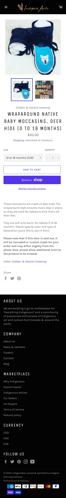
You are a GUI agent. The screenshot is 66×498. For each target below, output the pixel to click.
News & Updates (14, 347)
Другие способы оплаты (32, 188)
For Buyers (10, 403)
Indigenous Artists (15, 392)
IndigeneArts (19, 473)
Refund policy (12, 415)
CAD (6, 438)
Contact (9, 358)
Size (6, 150)
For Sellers (10, 398)
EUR (6, 444)
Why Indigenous (14, 381)
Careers (8, 352)
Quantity (50, 150)
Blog (6, 363)
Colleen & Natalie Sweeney (29, 261)
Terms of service (14, 409)
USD (6, 432)
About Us (9, 341)
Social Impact (12, 387)
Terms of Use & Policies (16, 480)
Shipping (18, 140)
